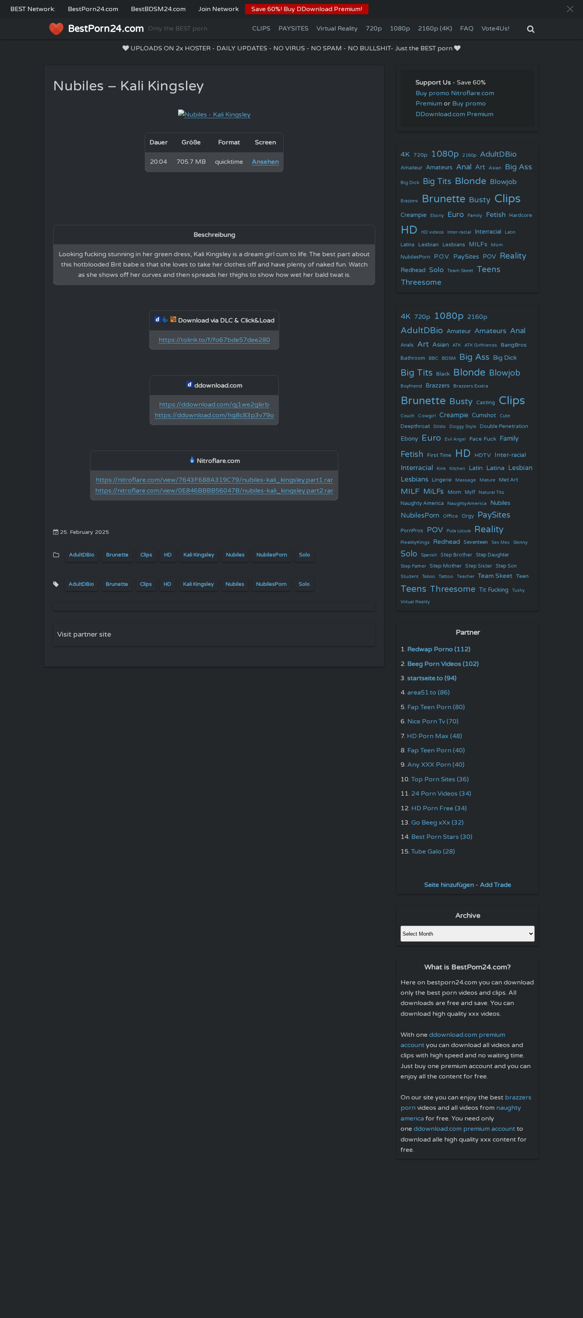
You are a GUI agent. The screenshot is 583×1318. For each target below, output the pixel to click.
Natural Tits (491, 492)
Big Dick (410, 182)
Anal (464, 167)
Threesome (421, 282)
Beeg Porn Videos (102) (443, 664)
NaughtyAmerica (467, 503)
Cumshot (484, 415)
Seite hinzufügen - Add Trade (467, 885)
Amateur (411, 168)
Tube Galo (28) (433, 852)
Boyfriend (411, 386)
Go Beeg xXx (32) (437, 823)
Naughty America (422, 503)
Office (450, 516)
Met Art (508, 480)
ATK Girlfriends (480, 345)
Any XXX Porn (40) (435, 765)
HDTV (482, 455)
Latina (407, 245)
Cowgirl (427, 415)
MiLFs (433, 491)
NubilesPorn (272, 555)
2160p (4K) (435, 29)
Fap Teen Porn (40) (436, 750)
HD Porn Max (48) (434, 736)
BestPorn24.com (93, 9)
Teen (522, 576)
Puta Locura (459, 530)
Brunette (117, 555)
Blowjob (503, 182)
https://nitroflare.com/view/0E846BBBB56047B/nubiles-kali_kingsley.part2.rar (214, 491)
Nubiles (235, 555)
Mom (497, 244)
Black (443, 374)
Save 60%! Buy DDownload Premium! (306, 9)
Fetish (496, 215)
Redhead (413, 270)
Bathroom (413, 358)
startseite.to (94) (431, 678)
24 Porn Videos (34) (441, 794)
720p (374, 29)
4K (405, 154)
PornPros (412, 531)
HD (168, 555)
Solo (304, 555)
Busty (480, 200)
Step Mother (446, 566)
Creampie (414, 215)
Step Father (413, 566)
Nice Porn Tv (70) (432, 721)
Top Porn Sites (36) (440, 779)
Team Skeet (460, 270)
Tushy (518, 590)
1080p (400, 29)
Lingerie (442, 480)
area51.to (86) (428, 692)
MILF (410, 491)
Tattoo (446, 576)
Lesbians (453, 244)
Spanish (429, 555)
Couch (407, 415)
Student (409, 576)
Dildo (439, 426)
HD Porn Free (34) (439, 808)
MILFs (478, 244)
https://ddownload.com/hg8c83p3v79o (214, 415)
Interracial (488, 231)
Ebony (437, 215)
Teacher (465, 576)
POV (489, 256)
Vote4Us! (495, 29)
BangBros (514, 344)
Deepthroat (415, 426)
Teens (489, 269)
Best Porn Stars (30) (441, 837)
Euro (455, 214)
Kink (441, 468)
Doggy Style (462, 426)
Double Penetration (504, 426)
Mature (487, 480)
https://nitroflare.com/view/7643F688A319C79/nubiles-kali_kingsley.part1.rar (214, 480)
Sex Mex (500, 542)
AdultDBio (81, 555)
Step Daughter (492, 555)
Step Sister (478, 566)
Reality (513, 256)
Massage (465, 480)
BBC (433, 358)
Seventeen (476, 542)
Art (480, 167)
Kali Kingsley (199, 555)
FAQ (467, 29)
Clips (146, 555)
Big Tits (437, 181)
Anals (407, 345)
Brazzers (409, 200)
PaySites (466, 257)
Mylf (470, 492)
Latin (510, 232)
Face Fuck (482, 438)
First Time (439, 455)
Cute (505, 415)
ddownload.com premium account (464, 1129)
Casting (485, 402)
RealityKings (415, 542)
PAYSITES (293, 29)
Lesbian (428, 244)
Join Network (218, 9)
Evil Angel (455, 439)
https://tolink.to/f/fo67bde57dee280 (214, 340)
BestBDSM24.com (158, 9)
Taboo (428, 576)
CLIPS (261, 29)
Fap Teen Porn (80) (436, 707)
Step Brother (456, 555)
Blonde (470, 181)
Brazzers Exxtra (470, 386)
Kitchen (457, 468)
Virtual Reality (337, 29)
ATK (457, 345)
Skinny (520, 542)
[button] (570, 9)
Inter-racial (459, 232)
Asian (495, 168)
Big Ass (518, 167)
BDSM (449, 358)
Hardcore (520, 215)
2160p (469, 155)
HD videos (432, 232)
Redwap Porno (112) (438, 649)
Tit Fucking (493, 589)
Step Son (506, 566)
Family (475, 215)
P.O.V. (442, 256)
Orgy (468, 516)
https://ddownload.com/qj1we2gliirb (214, 405)
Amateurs (439, 167)
